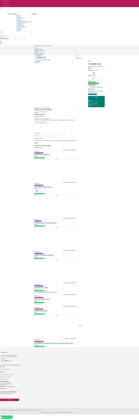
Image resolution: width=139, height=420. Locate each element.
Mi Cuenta (2, 383)
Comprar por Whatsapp (93, 83)
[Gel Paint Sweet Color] (45, 292)
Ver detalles (36, 62)
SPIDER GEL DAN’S (40, 311)
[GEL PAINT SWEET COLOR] (56, 169)
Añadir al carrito (79, 58)
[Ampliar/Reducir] (0, 418)
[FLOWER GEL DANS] (56, 270)
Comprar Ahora (92, 85)
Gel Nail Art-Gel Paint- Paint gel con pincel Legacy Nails (53, 343)
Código (89, 75)
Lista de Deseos (3, 385)
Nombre (36, 135)
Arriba (1, 415)
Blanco (37, 190)
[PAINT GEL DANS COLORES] (56, 237)
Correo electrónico (38, 138)
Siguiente (36, 51)
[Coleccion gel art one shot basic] (56, 205)
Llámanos (3, 358)
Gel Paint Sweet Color (42, 299)
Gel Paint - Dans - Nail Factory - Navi (44, 45)
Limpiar (92, 78)
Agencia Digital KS (38, 410)
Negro (37, 191)
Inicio (35, 45)
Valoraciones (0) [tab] (46, 107)
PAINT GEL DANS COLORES (43, 255)
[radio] (94, 72)
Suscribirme (9, 399)
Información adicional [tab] (38, 107)
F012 (45, 111)
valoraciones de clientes (41, 59)
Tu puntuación (37, 122)
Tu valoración (37, 133)
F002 (38, 111)
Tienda (5, 383)
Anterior (36, 47)
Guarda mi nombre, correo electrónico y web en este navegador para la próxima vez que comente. (55, 140)
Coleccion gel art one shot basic (45, 223)
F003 (41, 111)
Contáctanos (9, 383)
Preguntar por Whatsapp (39, 157)
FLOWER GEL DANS (41, 287)
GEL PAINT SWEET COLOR (43, 187)
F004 (43, 111)
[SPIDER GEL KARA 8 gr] (38, 147)
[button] (93, 83)
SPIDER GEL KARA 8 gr (42, 154)
